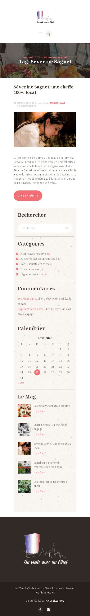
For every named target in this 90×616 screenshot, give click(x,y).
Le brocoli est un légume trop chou (50, 484)
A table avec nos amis (33, 254)
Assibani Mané (51, 103)
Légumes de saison (32, 274)
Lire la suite (28, 195)
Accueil (28, 57)
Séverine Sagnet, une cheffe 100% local (43, 89)
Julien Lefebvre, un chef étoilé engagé (50, 427)
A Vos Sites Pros (55, 600)
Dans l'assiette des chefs (35, 264)
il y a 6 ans (40, 411)
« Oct (21, 383)
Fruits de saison (30, 269)
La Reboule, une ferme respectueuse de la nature (48, 465)
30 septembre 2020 (25, 103)
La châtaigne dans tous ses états (52, 406)
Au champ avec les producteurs (39, 259)
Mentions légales (45, 592)
